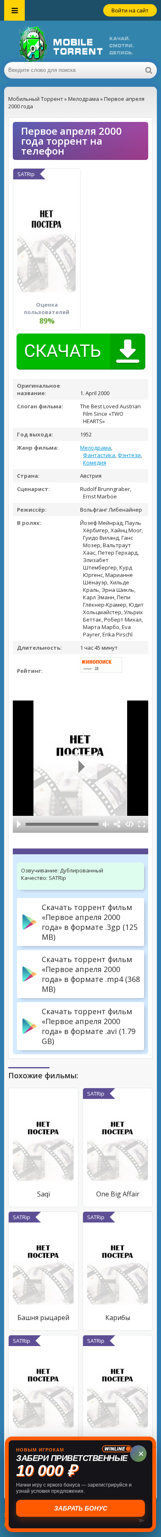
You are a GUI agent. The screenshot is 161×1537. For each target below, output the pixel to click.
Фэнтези (129, 455)
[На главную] (80, 41)
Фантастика (99, 455)
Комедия (94, 462)
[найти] (148, 70)
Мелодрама (95, 447)
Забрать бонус (80, 1508)
